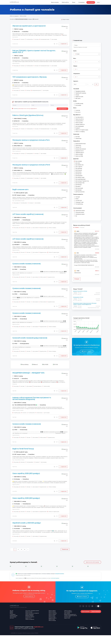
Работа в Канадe (52, 620)
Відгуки (11, 613)
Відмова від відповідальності (70, 614)
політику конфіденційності (32, 108)
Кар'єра (11, 611)
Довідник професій (29, 615)
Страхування (81, 2)
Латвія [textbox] (77, 54)
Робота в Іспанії (52, 616)
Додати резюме (55, 2)
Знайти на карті (28, 611)
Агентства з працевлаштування (32, 610)
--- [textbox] (77, 61)
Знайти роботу (65, 2)
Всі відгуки (77, 278)
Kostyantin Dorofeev (59, 573)
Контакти (12, 618)
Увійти (98, 2)
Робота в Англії (52, 615)
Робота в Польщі (52, 611)
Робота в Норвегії (52, 614)
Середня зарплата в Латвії (81, 318)
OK (96, 84)
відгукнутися (63, 43)
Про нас (11, 610)
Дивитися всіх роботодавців (92, 562)
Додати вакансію (96, 611)
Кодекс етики (67, 618)
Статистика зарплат (29, 616)
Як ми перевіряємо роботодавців (68, 612)
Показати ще (65, 549)
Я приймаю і (25, 108)
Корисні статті (28, 618)
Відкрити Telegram (87, 351)
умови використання (22, 108)
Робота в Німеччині (53, 613)
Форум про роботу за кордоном (32, 613)
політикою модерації (55, 578)
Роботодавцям (91, 2)
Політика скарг (67, 616)
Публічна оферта (67, 610)
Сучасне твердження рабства (70, 615)
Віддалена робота (52, 618)
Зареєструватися (62, 108)
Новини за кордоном (29, 619)
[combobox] (87, 54)
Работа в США (52, 619)
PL (100, 606)
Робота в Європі (52, 610)
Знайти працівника (29, 614)
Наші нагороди (13, 616)
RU (96, 606)
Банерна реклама (13, 615)
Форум (73, 2)
